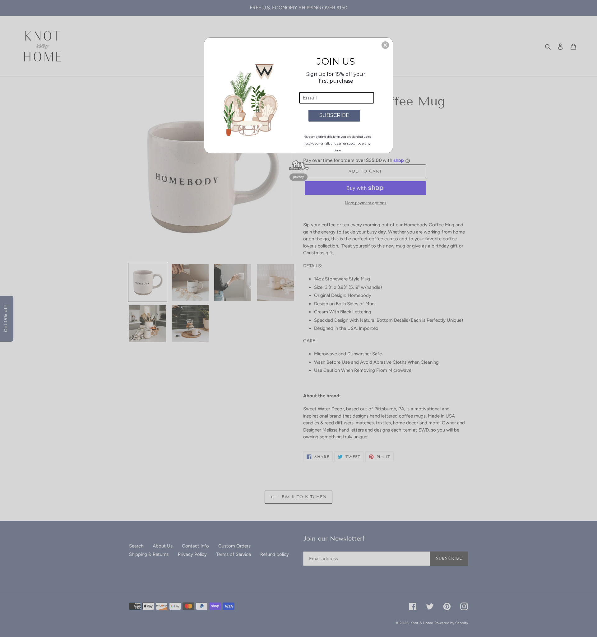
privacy (298, 177)
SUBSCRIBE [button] (334, 115)
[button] (385, 45)
